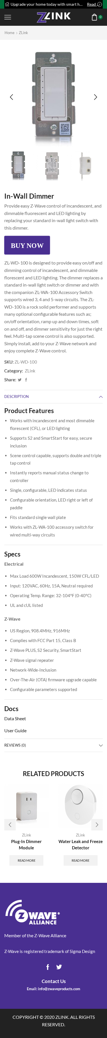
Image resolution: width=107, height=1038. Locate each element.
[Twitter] (19, 380)
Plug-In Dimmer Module (26, 844)
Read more (94, 4)
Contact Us (54, 981)
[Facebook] (25, 380)
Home (10, 32)
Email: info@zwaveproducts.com (53, 988)
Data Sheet (15, 718)
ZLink (23, 32)
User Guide (15, 730)
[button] (11, 97)
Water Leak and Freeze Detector (80, 844)
